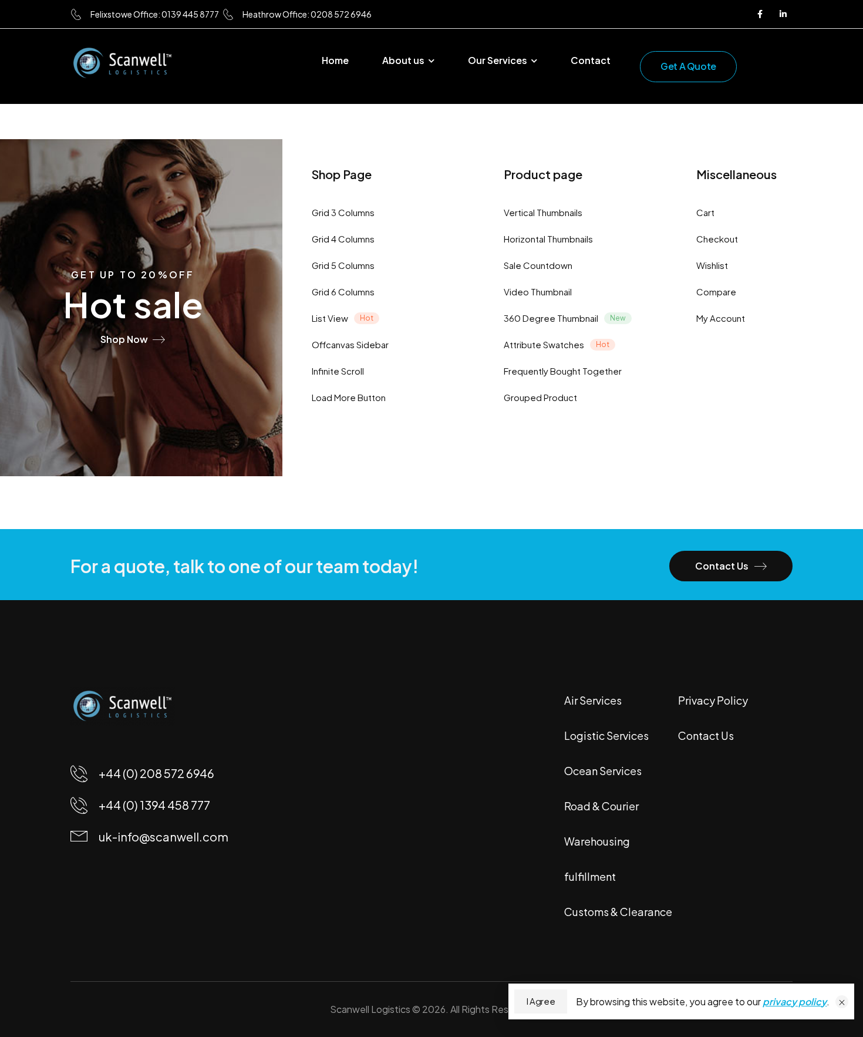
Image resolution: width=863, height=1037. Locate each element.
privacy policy (795, 1001)
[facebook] (759, 14)
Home (335, 60)
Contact (591, 60)
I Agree (541, 1001)
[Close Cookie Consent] (841, 1001)
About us (403, 60)
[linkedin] (783, 14)
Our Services (497, 60)
